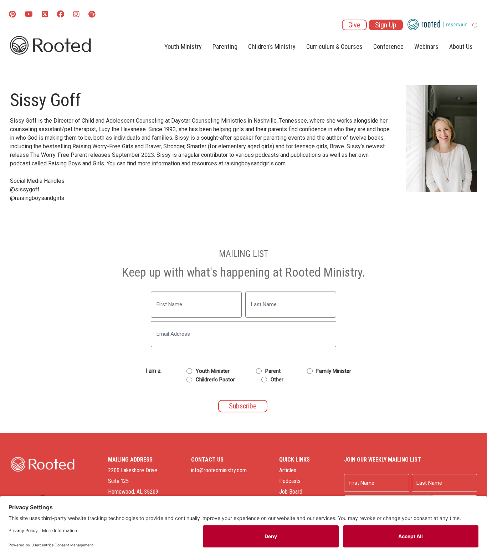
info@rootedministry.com (219, 470)
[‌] (45, 14)
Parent (273, 371)
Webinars (426, 46)
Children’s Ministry (272, 46)
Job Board (290, 491)
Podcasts (290, 481)
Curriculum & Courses (334, 46)
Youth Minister (213, 371)
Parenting (224, 46)
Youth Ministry (183, 46)
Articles (287, 470)
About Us (461, 46)
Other (277, 379)
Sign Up (385, 25)
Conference (388, 46)
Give (354, 25)
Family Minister (333, 371)
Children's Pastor (215, 379)
